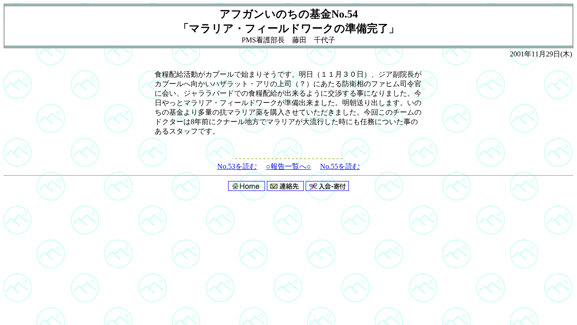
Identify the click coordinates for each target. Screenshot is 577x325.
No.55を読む (340, 166)
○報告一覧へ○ (288, 166)
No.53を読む (237, 166)
